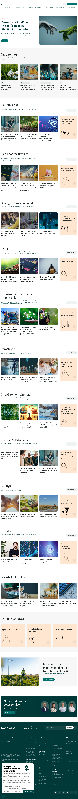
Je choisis (17, 791)
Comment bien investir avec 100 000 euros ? (44, 783)
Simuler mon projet (5, 739)
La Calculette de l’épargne (71, 741)
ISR (27, 7)
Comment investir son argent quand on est (43, 772)
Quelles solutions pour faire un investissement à (44, 756)
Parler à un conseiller (5, 741)
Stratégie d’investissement (60, 7)
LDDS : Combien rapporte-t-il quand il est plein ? (58, 766)
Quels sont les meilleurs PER (30, 762)
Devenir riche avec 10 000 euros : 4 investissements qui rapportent (44, 779)
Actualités (73, 7)
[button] (3, 796)
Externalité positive (70, 749)
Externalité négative (70, 753)
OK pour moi (28, 791)
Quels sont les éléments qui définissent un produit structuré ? (57, 783)
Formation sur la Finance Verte (71, 768)
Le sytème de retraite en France (71, 771)
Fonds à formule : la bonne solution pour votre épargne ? (58, 774)
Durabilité (40, 792)
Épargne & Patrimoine (50, 7)
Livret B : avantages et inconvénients (43, 740)
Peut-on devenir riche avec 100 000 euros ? (44, 775)
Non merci (7, 791)
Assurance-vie (10, 7)
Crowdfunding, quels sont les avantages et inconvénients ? (57, 779)
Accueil (4, 7)
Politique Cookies (45, 792)
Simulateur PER (69, 743)
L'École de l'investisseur (71, 763)
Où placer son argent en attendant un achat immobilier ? (57, 744)
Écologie (68, 7)
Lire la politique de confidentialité (11, 786)
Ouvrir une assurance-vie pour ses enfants (31, 743)
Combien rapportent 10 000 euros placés (57, 762)
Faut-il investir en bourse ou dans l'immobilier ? (57, 747)
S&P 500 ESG (68, 751)
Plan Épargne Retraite (18, 7)
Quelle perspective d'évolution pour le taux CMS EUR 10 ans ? (57, 758)
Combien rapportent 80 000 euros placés (57, 754)
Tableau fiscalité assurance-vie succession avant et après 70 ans (31, 747)
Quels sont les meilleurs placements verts (44, 763)
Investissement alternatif (39, 7)
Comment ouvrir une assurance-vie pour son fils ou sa (31, 755)
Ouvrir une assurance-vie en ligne (31, 740)
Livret (24, 7)
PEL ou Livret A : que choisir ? (43, 746)
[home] (2, 4)
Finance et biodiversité (70, 773)
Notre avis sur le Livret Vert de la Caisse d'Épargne (44, 743)
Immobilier (31, 7)
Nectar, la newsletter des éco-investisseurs (71, 765)
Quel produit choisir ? (70, 739)
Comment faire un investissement (44, 759)
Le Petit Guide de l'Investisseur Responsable (71, 761)
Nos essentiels (17, 3)
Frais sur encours (69, 755)
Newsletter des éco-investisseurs (36, 3)
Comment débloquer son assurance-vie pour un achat (31, 751)
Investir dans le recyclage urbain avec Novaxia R (57, 740)
